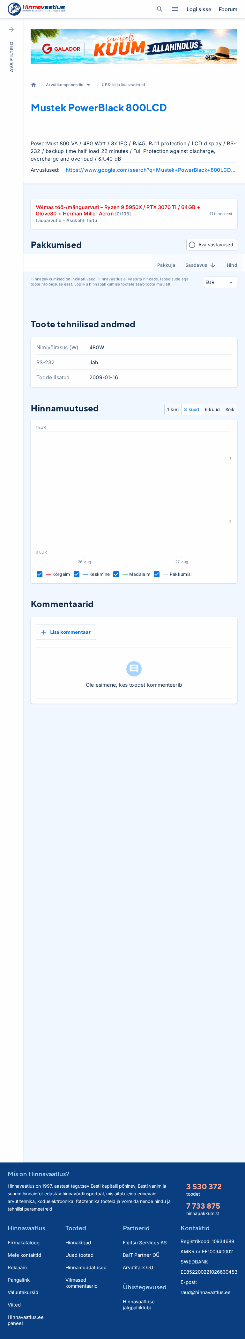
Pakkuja (166, 265)
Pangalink (19, 1280)
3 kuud (191, 409)
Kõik (230, 409)
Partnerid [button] (136, 1228)
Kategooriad (175, 9)
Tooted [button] (75, 1228)
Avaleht (33, 85)
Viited (14, 1305)
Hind (232, 265)
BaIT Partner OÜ (141, 1255)
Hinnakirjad (78, 1243)
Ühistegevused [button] (145, 1287)
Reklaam (17, 1267)
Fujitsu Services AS (145, 1243)
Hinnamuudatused (86, 1267)
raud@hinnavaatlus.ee (206, 1292)
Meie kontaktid (24, 1255)
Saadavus (196, 265)
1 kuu (173, 409)
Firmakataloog (24, 1243)
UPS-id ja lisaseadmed (123, 84)
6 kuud (212, 409)
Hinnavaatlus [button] (26, 1228)
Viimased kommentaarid (81, 1283)
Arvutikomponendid (64, 84)
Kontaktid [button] (195, 1228)
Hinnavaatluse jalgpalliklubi (139, 1305)
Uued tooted (79, 1255)
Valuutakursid (23, 1292)
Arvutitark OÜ (138, 1267)
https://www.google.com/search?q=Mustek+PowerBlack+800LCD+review (151, 170)
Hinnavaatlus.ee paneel (26, 1320)
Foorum (228, 9)
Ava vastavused (215, 244)
